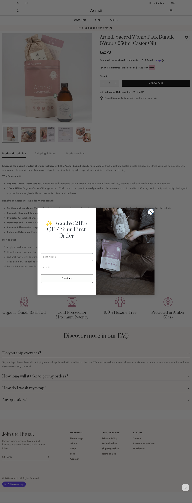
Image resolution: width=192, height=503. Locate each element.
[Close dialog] (150, 211)
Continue (67, 278)
